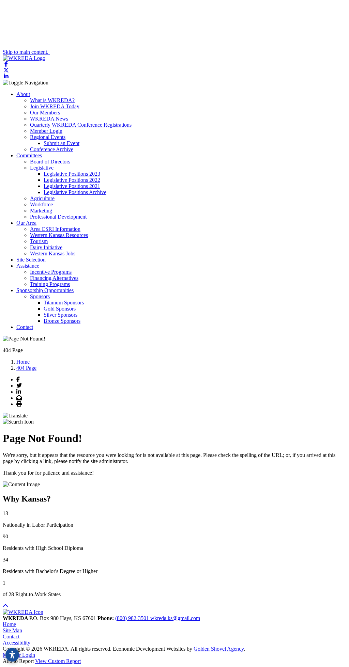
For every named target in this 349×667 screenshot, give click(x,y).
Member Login (46, 131)
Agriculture (42, 198)
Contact (24, 327)
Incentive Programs (51, 272)
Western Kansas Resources (59, 235)
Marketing (41, 210)
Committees (29, 155)
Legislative (42, 168)
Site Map (12, 630)
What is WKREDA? (52, 100)
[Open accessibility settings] (12, 655)
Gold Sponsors (60, 309)
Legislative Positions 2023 (72, 174)
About (23, 94)
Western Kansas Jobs (52, 253)
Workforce (41, 204)
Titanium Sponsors (64, 302)
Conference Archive (51, 149)
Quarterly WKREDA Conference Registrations (81, 125)
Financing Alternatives (54, 278)
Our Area (26, 223)
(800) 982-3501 (132, 618)
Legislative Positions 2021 (72, 186)
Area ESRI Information (55, 229)
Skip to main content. (26, 52)
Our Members (45, 112)
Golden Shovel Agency (219, 649)
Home (9, 624)
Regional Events (47, 137)
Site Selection (31, 260)
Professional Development (58, 217)
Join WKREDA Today (54, 106)
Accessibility (16, 643)
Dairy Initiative (46, 247)
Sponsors (40, 296)
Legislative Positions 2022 (72, 180)
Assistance (27, 266)
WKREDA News (49, 119)
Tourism (39, 241)
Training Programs (50, 284)
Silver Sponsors (60, 315)
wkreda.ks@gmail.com (175, 618)
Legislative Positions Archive (75, 192)
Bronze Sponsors (62, 321)
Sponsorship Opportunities (45, 290)
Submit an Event (61, 143)
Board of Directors (50, 161)
